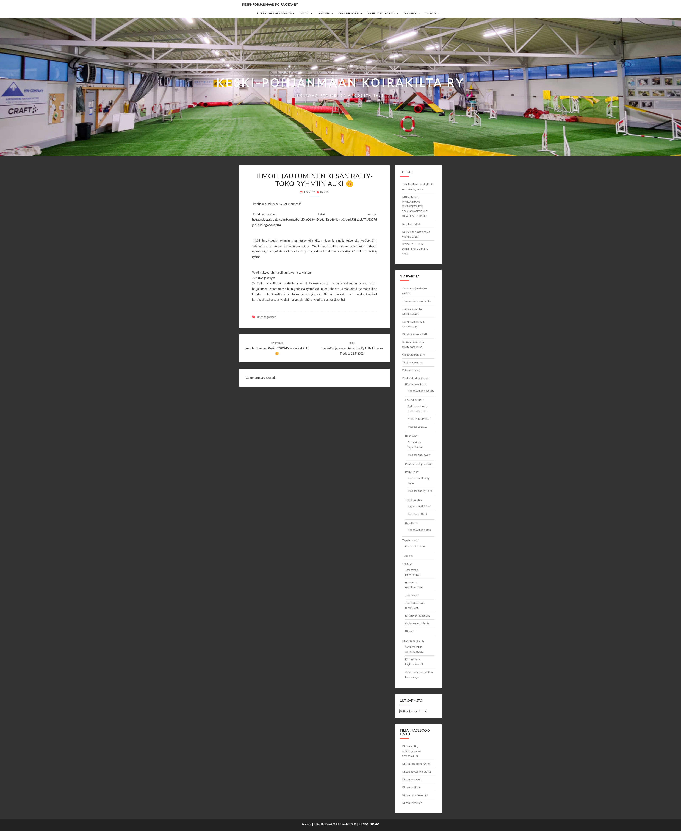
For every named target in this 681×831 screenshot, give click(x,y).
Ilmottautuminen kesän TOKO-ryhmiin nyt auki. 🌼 (277, 348)
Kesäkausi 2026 (411, 224)
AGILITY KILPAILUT (419, 419)
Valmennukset (411, 370)
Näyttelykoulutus (415, 384)
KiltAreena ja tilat (348, 13)
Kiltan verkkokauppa (417, 615)
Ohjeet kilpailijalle (413, 354)
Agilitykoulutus (414, 400)
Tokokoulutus (413, 500)
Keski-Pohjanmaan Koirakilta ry (270, 4)
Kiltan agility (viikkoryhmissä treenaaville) (411, 751)
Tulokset (430, 13)
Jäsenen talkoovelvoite (416, 301)
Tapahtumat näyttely (421, 390)
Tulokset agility (417, 426)
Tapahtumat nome (419, 529)
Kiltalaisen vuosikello (415, 334)
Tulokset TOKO (417, 514)
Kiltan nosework (412, 779)
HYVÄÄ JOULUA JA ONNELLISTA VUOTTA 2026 (415, 249)
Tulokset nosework (419, 455)
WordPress (349, 824)
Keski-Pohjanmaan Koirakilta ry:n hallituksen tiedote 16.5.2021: (352, 348)
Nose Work (411, 436)
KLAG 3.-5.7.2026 (415, 546)
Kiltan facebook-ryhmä (416, 763)
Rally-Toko (411, 472)
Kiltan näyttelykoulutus (416, 771)
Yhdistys (304, 13)
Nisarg (374, 824)
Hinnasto (410, 631)
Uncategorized (266, 317)
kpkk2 (324, 191)
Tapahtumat (410, 13)
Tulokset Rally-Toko (420, 491)
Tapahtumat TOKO (419, 506)
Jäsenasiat (324, 13)
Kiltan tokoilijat (412, 803)
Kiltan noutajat (411, 787)
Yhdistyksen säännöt (417, 623)
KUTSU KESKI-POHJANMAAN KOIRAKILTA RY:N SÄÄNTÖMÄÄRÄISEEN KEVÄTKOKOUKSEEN (415, 206)
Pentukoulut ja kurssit (418, 464)
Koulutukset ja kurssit (381, 13)
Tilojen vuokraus (412, 362)
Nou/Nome (412, 523)
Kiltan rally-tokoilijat (415, 795)
